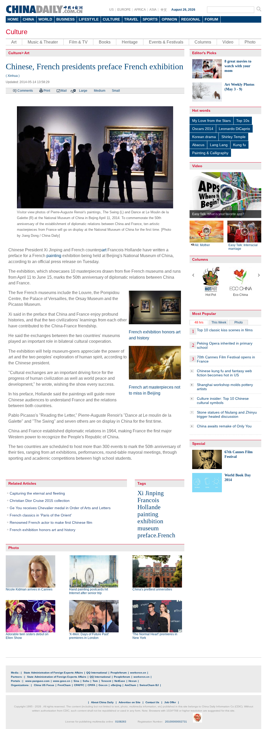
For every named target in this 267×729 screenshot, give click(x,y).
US (111, 9)
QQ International (96, 672)
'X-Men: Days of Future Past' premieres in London (89, 636)
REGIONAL (191, 19)
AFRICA (140, 9)
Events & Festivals (166, 42)
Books (105, 42)
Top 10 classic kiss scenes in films (225, 330)
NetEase (119, 681)
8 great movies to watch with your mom (237, 66)
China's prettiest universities (152, 589)
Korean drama (204, 137)
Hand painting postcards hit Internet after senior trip (88, 591)
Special (198, 443)
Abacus (198, 145)
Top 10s (242, 121)
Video (227, 42)
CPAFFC (79, 685)
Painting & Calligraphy (210, 153)
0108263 (120, 721)
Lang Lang (219, 145)
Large (83, 90)
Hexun (133, 681)
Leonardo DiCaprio (234, 129)
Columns (203, 42)
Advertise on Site (130, 702)
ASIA (152, 9)
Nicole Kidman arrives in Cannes (29, 589)
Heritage (130, 42)
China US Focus (44, 685)
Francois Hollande (149, 503)
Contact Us (152, 702)
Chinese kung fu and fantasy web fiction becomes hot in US (224, 373)
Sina (76, 681)
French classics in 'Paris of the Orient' (41, 515)
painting (53, 255)
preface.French (156, 535)
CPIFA (91, 685)
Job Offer (170, 702)
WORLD (45, 19)
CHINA (28, 19)
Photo (250, 42)
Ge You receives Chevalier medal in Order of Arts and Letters (60, 508)
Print (47, 90)
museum (148, 528)
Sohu (86, 681)
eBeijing (116, 685)
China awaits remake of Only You (224, 426)
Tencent (106, 681)
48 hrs (199, 322)
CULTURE (111, 19)
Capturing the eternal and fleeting (37, 493)
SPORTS (150, 19)
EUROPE (124, 9)
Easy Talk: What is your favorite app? (218, 214)
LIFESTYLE (89, 19)
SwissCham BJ (149, 685)
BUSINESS (65, 19)
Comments (25, 90)
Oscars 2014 (202, 129)
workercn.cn (138, 672)
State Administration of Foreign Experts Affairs (53, 672)
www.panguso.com (37, 681)
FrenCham (64, 685)
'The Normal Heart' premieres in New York (154, 636)
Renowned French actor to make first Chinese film (51, 522)
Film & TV (78, 42)
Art (13, 42)
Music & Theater (43, 42)
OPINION (169, 19)
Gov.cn (103, 685)
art (104, 250)
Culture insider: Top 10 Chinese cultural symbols (223, 400)
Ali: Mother (202, 245)
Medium (99, 90)
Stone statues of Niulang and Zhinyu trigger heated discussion (227, 414)
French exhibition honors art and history (42, 530)
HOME (13, 19)
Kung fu (239, 145)
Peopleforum (119, 672)
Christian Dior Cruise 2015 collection (40, 501)
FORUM (211, 19)
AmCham (130, 685)
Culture (16, 32)
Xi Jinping (150, 493)
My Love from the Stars (211, 121)
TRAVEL (131, 19)
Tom (95, 681)
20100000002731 (176, 721)
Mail (64, 90)
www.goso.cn (61, 681)
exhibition (150, 521)
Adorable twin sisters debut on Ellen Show (27, 636)
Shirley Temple (233, 137)
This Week (218, 322)
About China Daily (102, 702)
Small (116, 90)
